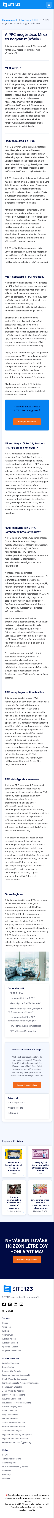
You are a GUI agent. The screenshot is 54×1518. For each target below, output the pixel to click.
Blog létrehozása (10, 1414)
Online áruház (8, 1367)
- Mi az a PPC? (15, 993)
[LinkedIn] (15, 1304)
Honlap (5, 1323)
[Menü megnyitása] (49, 5)
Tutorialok (13, 1113)
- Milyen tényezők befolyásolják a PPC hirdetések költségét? (25, 1010)
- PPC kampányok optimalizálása (24, 1025)
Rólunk (5, 1455)
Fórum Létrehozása (11, 1418)
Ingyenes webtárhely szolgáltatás (17, 1434)
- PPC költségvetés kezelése (22, 1031)
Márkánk (6, 1478)
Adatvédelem (25, 1507)
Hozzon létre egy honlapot (27, 1085)
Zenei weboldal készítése (14, 1391)
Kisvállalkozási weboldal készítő (16, 1402)
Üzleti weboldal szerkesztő (14, 1379)
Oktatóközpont (9, 20)
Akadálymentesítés (27, 1510)
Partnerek (6, 1470)
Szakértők (6, 1474)
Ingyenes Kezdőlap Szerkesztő (16, 1375)
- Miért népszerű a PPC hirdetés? (24, 1003)
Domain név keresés (11, 1371)
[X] (9, 1304)
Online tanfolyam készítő (13, 1422)
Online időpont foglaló (12, 1430)
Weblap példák (9, 1339)
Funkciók (6, 1331)
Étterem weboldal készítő (13, 1426)
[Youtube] (21, 1304)
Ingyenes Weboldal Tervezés (15, 1438)
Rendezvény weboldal (12, 1387)
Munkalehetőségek (15, 1466)
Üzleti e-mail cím (10, 1410)
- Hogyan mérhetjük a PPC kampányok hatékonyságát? (22, 1019)
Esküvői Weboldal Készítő (13, 1395)
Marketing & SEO (29, 20)
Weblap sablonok (10, 1342)
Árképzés (6, 1327)
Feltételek (15, 1507)
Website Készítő (15, 1107)
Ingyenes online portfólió (13, 1399)
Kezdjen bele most (27, 421)
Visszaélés (37, 1507)
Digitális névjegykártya (12, 1406)
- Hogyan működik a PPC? (21, 998)
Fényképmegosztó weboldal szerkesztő (20, 1383)
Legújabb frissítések (11, 1350)
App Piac (10, 1346)
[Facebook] (4, 1304)
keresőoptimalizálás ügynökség (16, 1442)
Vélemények (7, 1335)
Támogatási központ (11, 1458)
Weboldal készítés (10, 1363)
